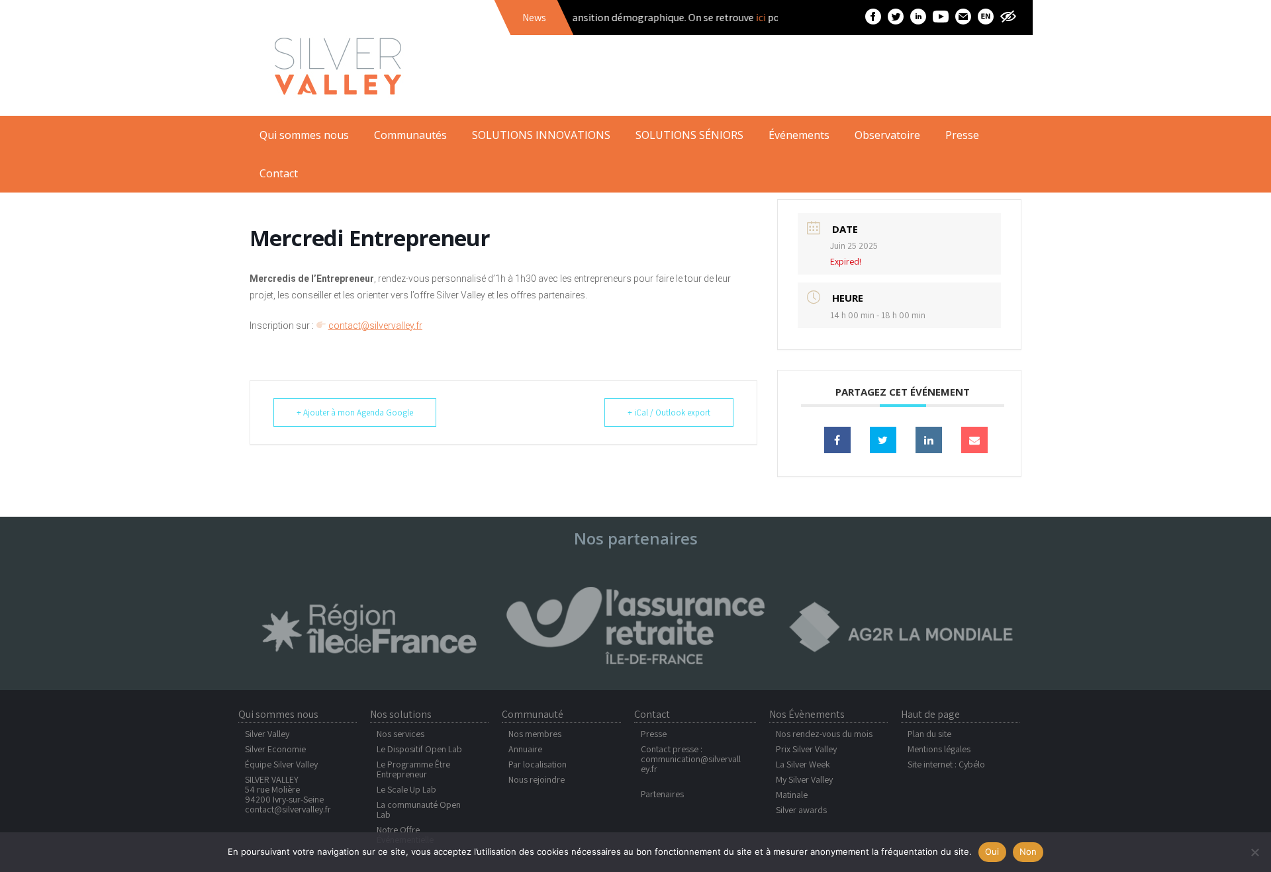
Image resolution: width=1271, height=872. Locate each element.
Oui (992, 851)
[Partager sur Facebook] (837, 440)
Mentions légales (939, 749)
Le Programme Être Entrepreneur (413, 769)
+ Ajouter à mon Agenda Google (355, 412)
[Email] (974, 440)
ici (746, 17)
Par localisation (537, 764)
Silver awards (801, 810)
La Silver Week (803, 764)
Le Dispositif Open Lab (419, 749)
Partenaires (662, 794)
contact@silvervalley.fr (288, 809)
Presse (654, 734)
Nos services (400, 734)
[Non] (1254, 852)
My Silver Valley (804, 779)
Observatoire (887, 135)
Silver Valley (267, 734)
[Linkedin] (929, 440)
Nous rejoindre (536, 779)
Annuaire (525, 749)
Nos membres (534, 734)
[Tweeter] (883, 440)
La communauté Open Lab (419, 809)
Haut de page (930, 714)
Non (1028, 851)
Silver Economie (275, 749)
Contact (278, 173)
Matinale (792, 795)
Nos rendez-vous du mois (824, 734)
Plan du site (929, 734)
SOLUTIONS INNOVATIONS (541, 135)
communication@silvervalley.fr (691, 764)
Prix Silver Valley (806, 749)
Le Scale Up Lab (406, 789)
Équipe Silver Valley (281, 764)
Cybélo (972, 764)
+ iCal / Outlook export (669, 412)
